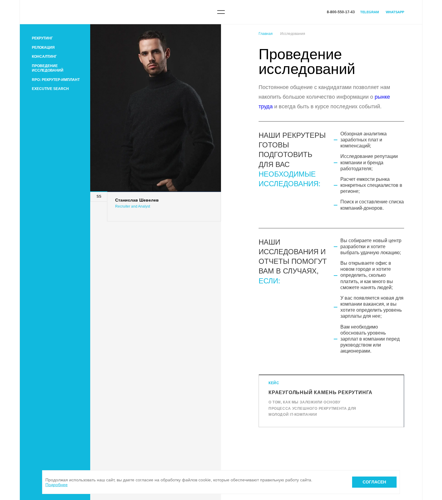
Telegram (369, 12)
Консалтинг (44, 56)
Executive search (50, 89)
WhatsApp (395, 12)
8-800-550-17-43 (341, 12)
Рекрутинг (42, 38)
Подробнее (56, 484)
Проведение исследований (47, 68)
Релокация (43, 47)
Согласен (374, 482)
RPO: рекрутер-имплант (56, 80)
